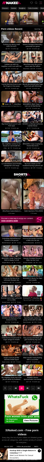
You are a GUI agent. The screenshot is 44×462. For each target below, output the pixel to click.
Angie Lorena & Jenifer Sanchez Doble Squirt (11, 358)
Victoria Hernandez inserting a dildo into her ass (33, 239)
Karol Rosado (27, 322)
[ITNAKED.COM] (12, 3)
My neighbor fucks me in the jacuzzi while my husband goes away (11, 378)
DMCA (36, 447)
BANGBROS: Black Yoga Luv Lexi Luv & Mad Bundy (32, 105)
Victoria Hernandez (28, 243)
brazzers (5, 8)
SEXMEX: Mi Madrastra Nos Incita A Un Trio (11, 319)
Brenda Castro (6, 302)
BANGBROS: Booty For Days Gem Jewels (32, 279)
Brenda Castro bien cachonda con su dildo (11, 299)
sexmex (13, 8)
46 (27, 388)
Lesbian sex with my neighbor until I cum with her (11, 65)
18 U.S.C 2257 (8, 447)
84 (39, 388)
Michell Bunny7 (6, 243)
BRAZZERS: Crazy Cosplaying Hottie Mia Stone (32, 145)
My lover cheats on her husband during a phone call (33, 164)
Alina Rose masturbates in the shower (11, 211)
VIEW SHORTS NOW (9, 221)
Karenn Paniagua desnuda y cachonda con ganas (32, 45)
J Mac (5, 148)
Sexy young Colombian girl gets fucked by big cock (32, 338)
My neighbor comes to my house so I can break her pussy (11, 145)
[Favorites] (31, 2)
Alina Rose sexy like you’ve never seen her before (32, 65)
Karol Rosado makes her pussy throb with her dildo (32, 319)
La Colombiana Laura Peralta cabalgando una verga (11, 164)
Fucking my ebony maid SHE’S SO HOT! (11, 45)
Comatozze (26, 168)
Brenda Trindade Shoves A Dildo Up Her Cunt (32, 259)
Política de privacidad (24, 447)
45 (22, 388)
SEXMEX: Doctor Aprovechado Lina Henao (32, 378)
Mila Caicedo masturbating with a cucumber (32, 358)
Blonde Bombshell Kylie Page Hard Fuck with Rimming (33, 85)
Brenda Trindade (28, 262)
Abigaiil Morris (6, 262)
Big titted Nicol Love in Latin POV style (11, 125)
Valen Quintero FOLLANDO (33, 211)
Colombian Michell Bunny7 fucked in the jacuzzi (11, 239)
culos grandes (33, 8)
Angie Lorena (6, 362)
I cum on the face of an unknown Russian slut (11, 279)
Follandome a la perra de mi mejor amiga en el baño (11, 338)
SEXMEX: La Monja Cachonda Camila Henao (32, 125)
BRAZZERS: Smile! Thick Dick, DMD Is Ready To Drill (11, 259)
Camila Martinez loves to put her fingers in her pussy (11, 85)
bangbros (22, 8)
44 (16, 388)
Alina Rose (26, 68)
